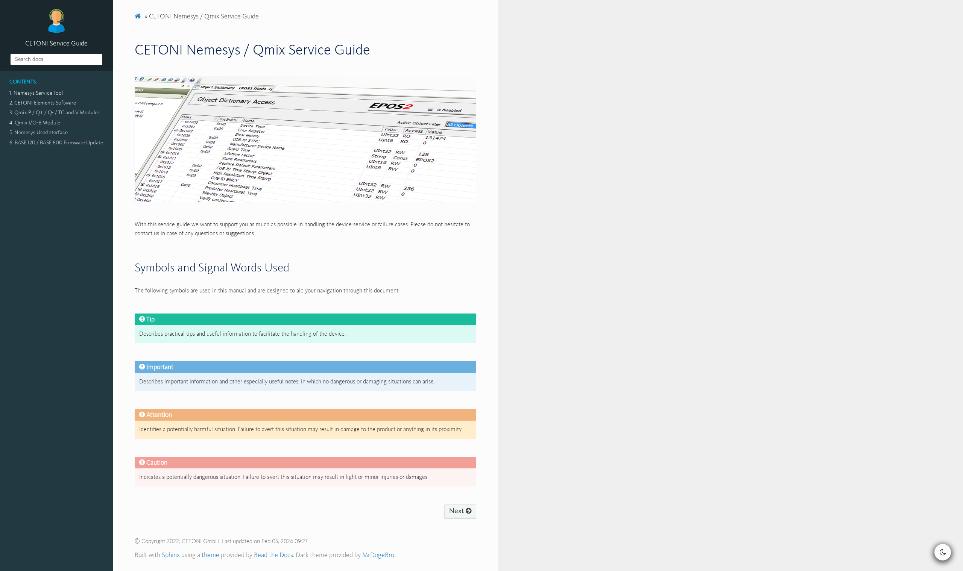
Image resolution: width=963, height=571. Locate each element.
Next (457, 511)
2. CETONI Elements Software (42, 103)
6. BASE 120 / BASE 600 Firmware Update (56, 143)
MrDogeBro (378, 555)
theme (210, 555)
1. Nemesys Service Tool (36, 93)
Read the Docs (273, 555)
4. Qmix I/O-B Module (34, 123)
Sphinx (171, 555)
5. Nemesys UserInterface (38, 133)
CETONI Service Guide (56, 43)
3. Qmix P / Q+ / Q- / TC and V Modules (54, 113)
